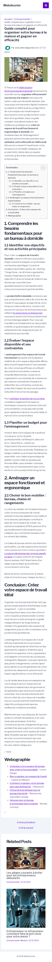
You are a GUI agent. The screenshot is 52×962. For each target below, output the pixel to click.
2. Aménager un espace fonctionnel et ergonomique (26, 199)
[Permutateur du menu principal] (46, 5)
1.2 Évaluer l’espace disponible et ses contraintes (27, 187)
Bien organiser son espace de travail (28, 776)
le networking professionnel (27, 313)
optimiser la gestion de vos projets (27, 398)
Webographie (14, 216)
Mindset (24, 940)
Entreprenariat (13, 882)
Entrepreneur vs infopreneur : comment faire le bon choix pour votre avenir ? (25, 934)
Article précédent (26, 822)
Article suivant (26, 828)
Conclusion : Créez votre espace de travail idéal (24, 211)
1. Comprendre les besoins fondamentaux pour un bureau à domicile (23, 175)
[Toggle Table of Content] (42, 168)
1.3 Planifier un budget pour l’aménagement (23, 193)
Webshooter (12, 5)
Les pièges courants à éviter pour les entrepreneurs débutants (24, 875)
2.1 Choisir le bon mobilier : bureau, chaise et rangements (26, 205)
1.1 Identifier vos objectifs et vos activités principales (25, 182)
